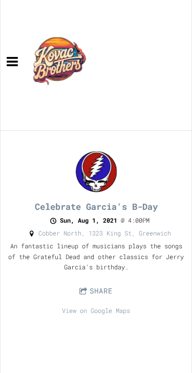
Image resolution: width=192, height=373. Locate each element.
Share (101, 291)
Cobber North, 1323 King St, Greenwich (104, 233)
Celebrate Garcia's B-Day (96, 206)
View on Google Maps (96, 310)
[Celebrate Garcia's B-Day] (96, 191)
